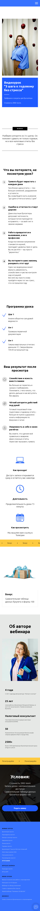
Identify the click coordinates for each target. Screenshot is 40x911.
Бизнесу (5, 896)
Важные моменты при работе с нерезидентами (16, 879)
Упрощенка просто (7, 855)
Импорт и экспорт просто (9, 837)
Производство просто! (8, 858)
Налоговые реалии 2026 (9, 852)
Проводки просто (7, 868)
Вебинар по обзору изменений (11, 885)
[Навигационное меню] (36, 3)
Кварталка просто (7, 840)
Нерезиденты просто (8, 834)
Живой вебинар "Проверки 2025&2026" (13, 891)
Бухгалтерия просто (8, 831)
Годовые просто (7, 846)
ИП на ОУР (5, 871)
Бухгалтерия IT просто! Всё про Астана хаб (14, 849)
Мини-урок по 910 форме (9, 882)
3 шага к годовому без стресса (11, 888)
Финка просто (6, 843)
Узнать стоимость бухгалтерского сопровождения (17, 899)
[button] (20, 808)
